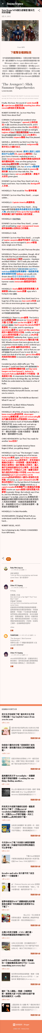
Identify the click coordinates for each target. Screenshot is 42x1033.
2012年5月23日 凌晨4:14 (18, 570)
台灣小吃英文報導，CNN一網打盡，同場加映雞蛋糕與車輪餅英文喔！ (17, 933)
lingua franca (15, 3)
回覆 (11, 581)
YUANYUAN (14, 635)
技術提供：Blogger (22, 1025)
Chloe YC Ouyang (16, 585)
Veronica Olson (25, 1029)
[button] (39, 10)
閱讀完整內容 (35, 738)
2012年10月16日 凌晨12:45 (19, 655)
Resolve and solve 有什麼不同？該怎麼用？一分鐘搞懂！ (18, 874)
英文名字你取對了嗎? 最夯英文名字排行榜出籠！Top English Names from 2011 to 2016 (18, 717)
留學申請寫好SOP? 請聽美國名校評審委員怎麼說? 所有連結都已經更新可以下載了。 (18, 904)
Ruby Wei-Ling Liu (16, 568)
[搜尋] (39, 4)
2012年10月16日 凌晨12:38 (27, 635)
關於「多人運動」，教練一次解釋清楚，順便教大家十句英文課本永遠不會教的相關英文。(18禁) (18, 994)
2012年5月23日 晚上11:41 (19, 587)
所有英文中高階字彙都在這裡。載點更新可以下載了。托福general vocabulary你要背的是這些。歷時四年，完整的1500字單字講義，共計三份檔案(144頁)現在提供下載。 (18, 811)
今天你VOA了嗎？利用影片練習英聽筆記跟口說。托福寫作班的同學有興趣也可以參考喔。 (18, 845)
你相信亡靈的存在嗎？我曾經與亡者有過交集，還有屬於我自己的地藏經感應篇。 (18, 747)
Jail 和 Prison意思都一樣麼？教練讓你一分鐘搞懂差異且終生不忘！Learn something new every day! (18, 963)
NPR (8, 559)
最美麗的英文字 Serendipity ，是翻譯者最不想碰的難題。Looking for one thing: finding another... (18, 778)
